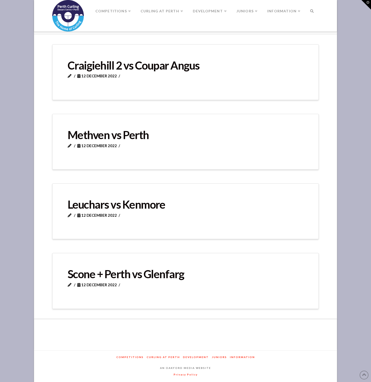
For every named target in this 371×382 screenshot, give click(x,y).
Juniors (219, 357)
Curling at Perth (163, 357)
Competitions (130, 357)
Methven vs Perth (108, 134)
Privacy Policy (186, 374)
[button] (366, 5)
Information (242, 357)
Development (196, 357)
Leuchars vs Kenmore (116, 204)
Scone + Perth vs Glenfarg (126, 273)
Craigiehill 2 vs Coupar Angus (134, 65)
